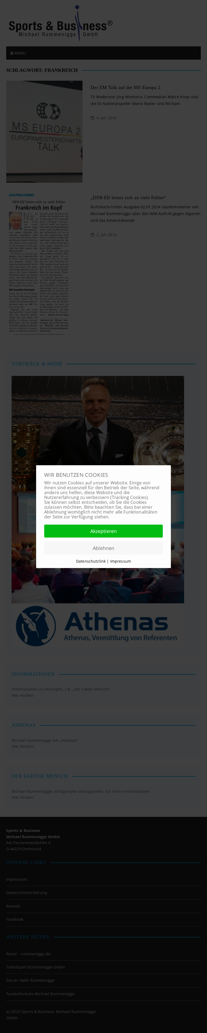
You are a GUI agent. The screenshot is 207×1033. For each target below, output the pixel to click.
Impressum (120, 561)
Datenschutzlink (91, 561)
